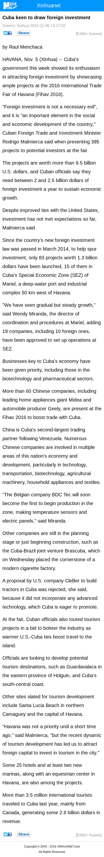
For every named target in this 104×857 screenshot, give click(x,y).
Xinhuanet (48, 5)
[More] (24, 33)
